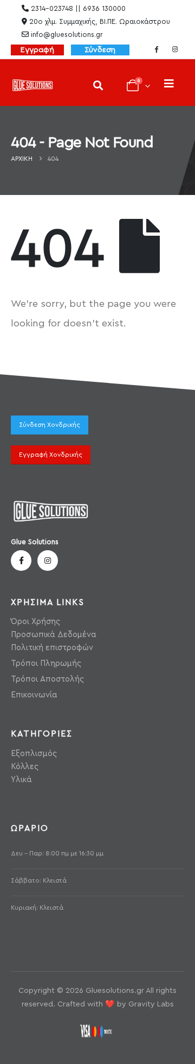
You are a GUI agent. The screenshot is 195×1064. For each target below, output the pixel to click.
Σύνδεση (99, 50)
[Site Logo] (32, 85)
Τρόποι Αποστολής (47, 679)
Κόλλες (24, 767)
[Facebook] (156, 48)
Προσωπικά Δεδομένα (53, 635)
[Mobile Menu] (169, 83)
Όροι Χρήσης (35, 622)
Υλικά (21, 780)
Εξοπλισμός (34, 754)
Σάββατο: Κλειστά (39, 881)
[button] (98, 86)
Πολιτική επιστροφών (52, 648)
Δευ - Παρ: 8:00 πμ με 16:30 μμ (57, 854)
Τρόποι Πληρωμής (46, 663)
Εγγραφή (37, 50)
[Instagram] (175, 48)
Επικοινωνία (34, 695)
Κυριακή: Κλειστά (37, 908)
